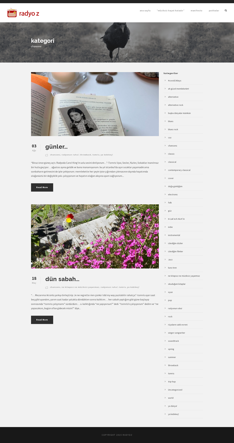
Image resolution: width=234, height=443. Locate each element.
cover (171, 178)
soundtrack (173, 340)
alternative (173, 96)
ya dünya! (172, 406)
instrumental (174, 235)
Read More (42, 187)
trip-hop (172, 381)
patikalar (214, 10)
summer (172, 357)
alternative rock (175, 105)
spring (171, 349)
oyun (170, 292)
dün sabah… (62, 279)
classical (172, 161)
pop (170, 300)
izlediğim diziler (175, 243)
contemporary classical (179, 170)
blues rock (173, 129)
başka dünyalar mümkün (179, 113)
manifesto (196, 10)
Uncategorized (175, 389)
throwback (85, 154)
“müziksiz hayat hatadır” (170, 10)
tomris (95, 154)
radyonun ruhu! (70, 154)
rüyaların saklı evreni (178, 324)
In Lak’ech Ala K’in (176, 218)
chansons (55, 154)
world (171, 397)
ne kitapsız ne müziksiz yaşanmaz (80, 287)
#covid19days (174, 80)
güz (170, 210)
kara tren (172, 267)
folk (170, 202)
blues (170, 121)
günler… (56, 146)
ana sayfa (145, 10)
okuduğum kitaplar (177, 284)
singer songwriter (176, 332)
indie (170, 227)
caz (169, 137)
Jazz (170, 259)
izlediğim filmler (175, 251)
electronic (173, 194)
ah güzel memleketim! (178, 88)
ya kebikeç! (107, 154)
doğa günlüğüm (175, 186)
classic (171, 153)
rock (170, 316)
